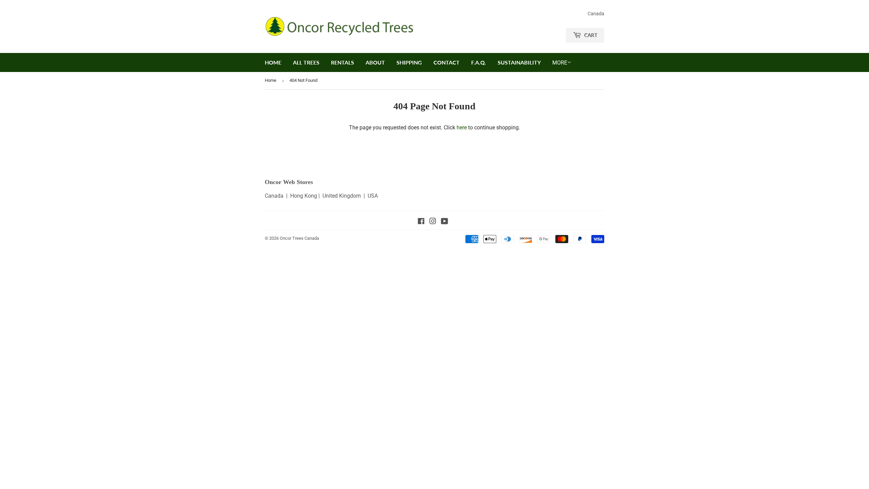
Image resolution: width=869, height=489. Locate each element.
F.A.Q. (478, 62)
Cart (590, 35)
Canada (274, 196)
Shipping (409, 62)
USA (373, 196)
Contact (446, 62)
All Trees (306, 62)
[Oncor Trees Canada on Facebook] (421, 222)
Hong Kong (303, 196)
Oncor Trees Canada (299, 238)
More (559, 62)
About (375, 62)
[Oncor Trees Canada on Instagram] (432, 222)
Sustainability (519, 62)
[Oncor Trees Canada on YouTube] (444, 222)
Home (273, 62)
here (462, 127)
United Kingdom (341, 196)
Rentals (342, 62)
